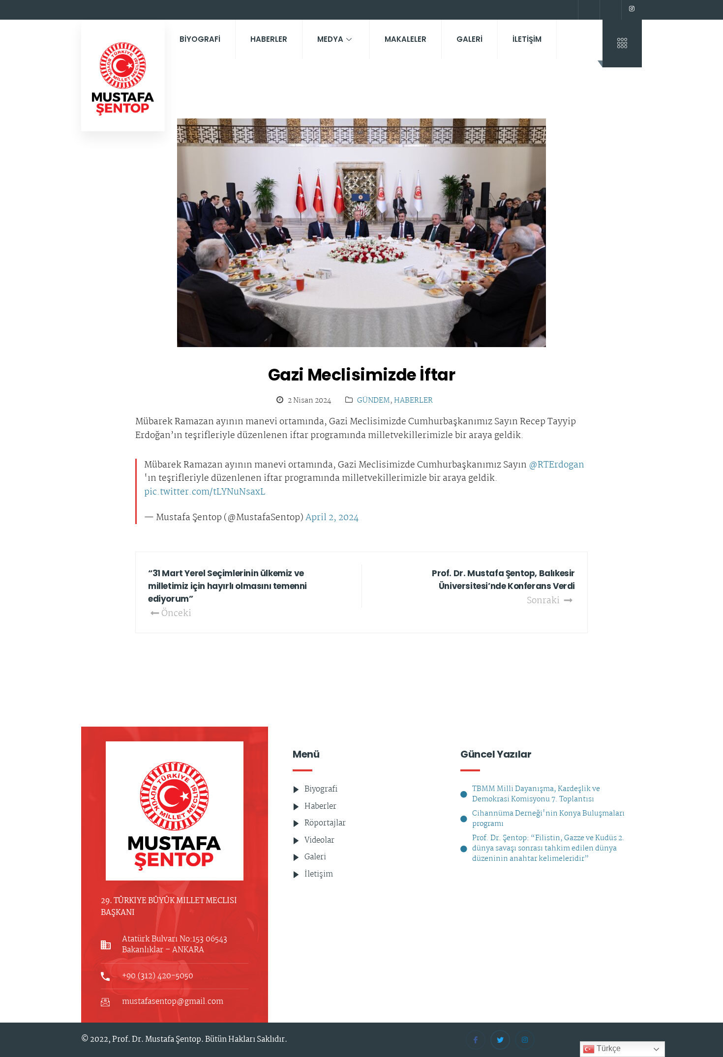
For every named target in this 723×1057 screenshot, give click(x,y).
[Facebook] (588, 10)
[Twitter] (609, 10)
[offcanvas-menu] (622, 43)
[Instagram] (631, 10)
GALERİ (469, 39)
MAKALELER (405, 39)
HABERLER (268, 39)
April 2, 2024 (332, 518)
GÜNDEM (373, 401)
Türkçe (608, 1048)
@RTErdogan (556, 465)
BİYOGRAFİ (200, 39)
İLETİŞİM (527, 39)
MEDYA (330, 39)
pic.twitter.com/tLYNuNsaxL (204, 492)
